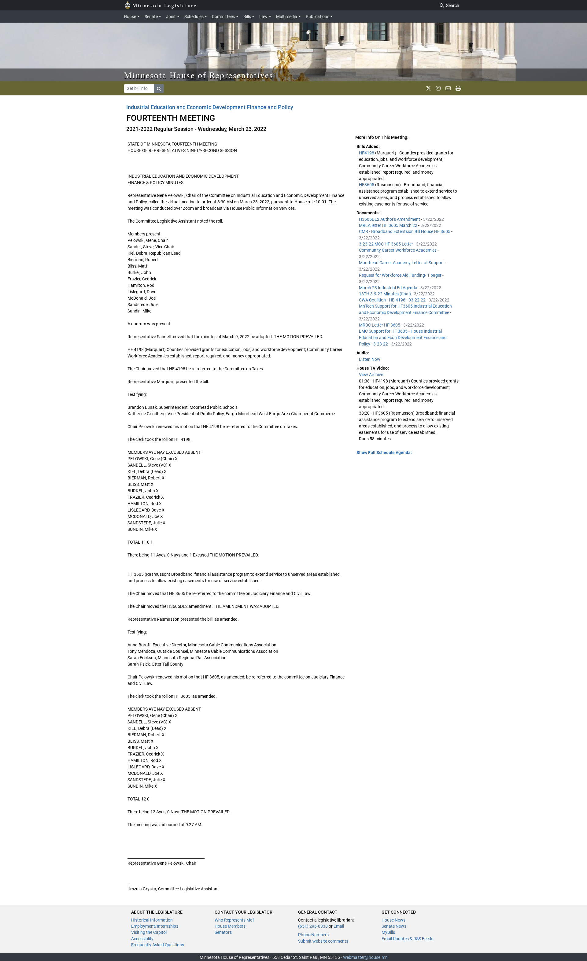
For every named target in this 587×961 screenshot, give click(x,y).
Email (339, 926)
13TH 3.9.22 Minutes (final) (385, 293)
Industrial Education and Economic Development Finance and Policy (209, 107)
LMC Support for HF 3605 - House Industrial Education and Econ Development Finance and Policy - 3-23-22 (403, 337)
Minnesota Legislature (164, 5)
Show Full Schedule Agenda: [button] (384, 452)
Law (263, 16)
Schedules (194, 16)
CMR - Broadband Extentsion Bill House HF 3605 (405, 231)
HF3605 (367, 184)
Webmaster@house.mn (365, 957)
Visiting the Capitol (149, 932)
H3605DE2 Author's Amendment (390, 219)
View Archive (371, 374)
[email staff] (448, 88)
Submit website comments (323, 941)
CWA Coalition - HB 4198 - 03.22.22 (392, 300)
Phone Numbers (313, 934)
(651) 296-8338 (313, 926)
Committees (223, 16)
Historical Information (152, 920)
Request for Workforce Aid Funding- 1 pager (400, 275)
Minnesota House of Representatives (199, 75)
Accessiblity (142, 938)
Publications (317, 16)
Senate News (394, 926)
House (130, 16)
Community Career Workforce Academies (398, 250)
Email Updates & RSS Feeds (407, 938)
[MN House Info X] (428, 88)
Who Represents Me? (234, 920)
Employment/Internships (154, 926)
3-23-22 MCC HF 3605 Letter (386, 244)
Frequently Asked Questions (157, 944)
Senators (223, 932)
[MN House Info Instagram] (438, 88)
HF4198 (367, 152)
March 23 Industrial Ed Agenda (388, 287)
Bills (247, 16)
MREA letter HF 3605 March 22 (388, 225)
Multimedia (286, 16)
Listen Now (369, 359)
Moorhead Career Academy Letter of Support (402, 262)
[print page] (458, 88)
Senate (151, 16)
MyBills (388, 932)
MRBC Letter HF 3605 (380, 325)
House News (393, 920)
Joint (171, 16)
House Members (230, 926)
